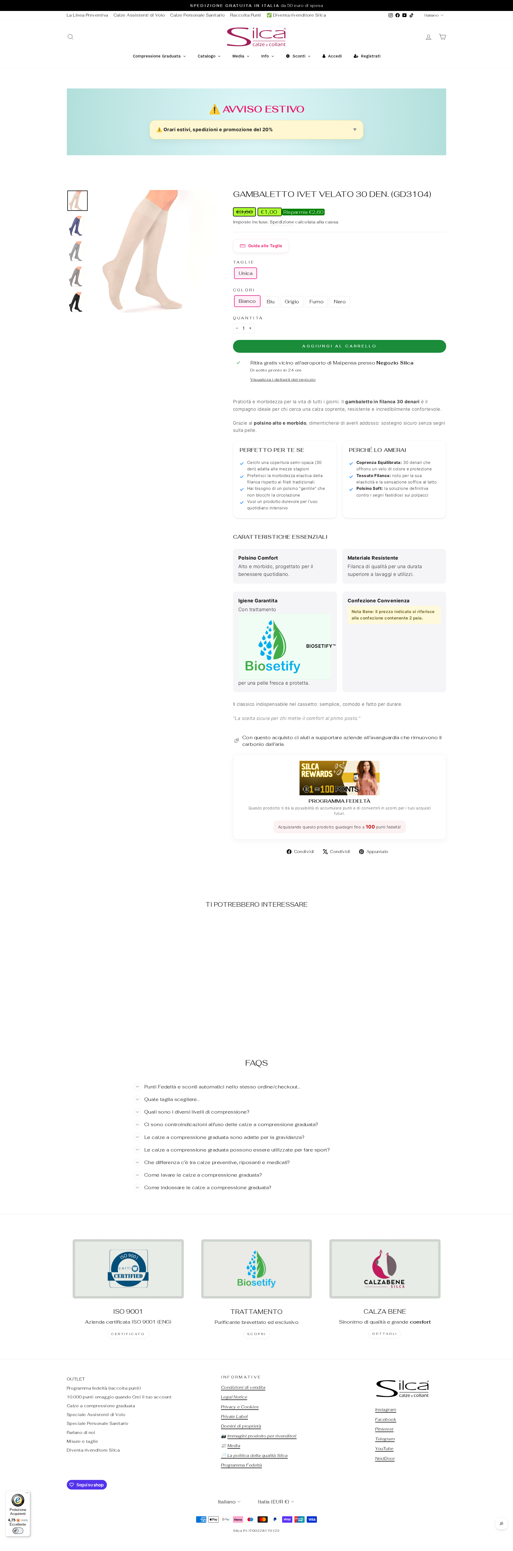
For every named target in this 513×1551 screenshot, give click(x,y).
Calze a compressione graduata (101, 1405)
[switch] (18, 1530)
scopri (256, 1334)
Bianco (247, 301)
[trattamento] (256, 1268)
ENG (164, 1322)
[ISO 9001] (128, 1268)
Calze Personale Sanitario (197, 15)
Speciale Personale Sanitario (98, 1423)
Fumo (316, 301)
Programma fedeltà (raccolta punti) (104, 1388)
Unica (245, 273)
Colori (244, 289)
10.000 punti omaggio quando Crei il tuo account (119, 1396)
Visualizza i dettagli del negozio (283, 379)
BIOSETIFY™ (319, 646)
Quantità (248, 317)
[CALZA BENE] (385, 1268)
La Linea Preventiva (87, 15)
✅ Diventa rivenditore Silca (296, 15)
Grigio (292, 301)
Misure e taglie (82, 1441)
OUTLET (76, 1379)
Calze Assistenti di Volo (139, 15)
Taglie (244, 262)
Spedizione (282, 221)
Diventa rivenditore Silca (93, 1450)
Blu (271, 301)
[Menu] (27, 1494)
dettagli (384, 1334)
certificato (128, 1334)
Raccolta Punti (245, 15)
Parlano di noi (81, 1432)
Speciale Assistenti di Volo (96, 1414)
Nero (340, 301)
